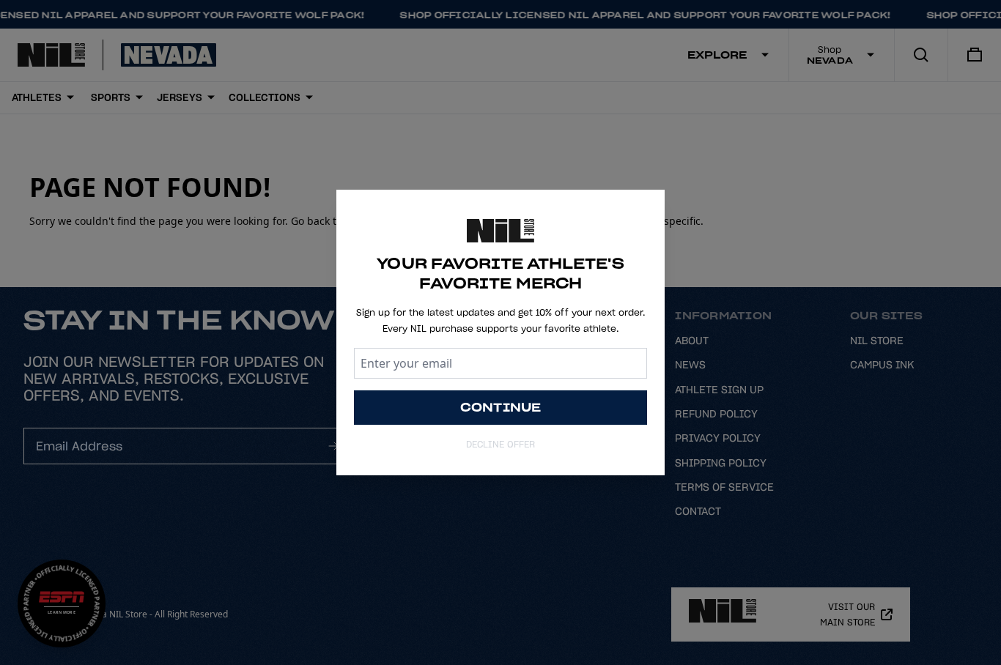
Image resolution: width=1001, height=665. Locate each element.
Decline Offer (500, 444)
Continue (501, 407)
